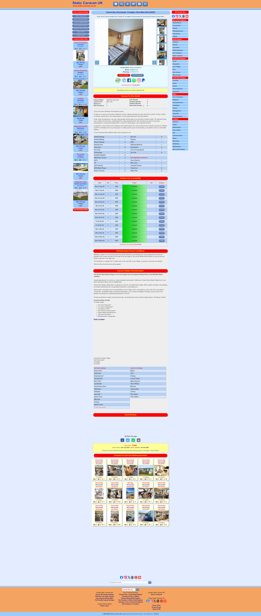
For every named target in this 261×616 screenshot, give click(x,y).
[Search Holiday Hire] (121, 4)
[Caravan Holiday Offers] (127, 4)
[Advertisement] (130, 551)
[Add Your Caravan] (139, 4)
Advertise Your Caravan (81, 29)
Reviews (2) (140, 90)
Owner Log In (81, 35)
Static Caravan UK (80, 16)
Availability (120, 90)
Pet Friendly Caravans (80, 25)
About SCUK (81, 32)
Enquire (161, 186)
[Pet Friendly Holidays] (133, 4)
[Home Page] (115, 4)
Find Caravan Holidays (80, 19)
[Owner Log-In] (145, 4)
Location (133, 90)
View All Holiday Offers (81, 209)
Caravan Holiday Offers (81, 22)
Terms (127, 90)
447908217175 (134, 72)
